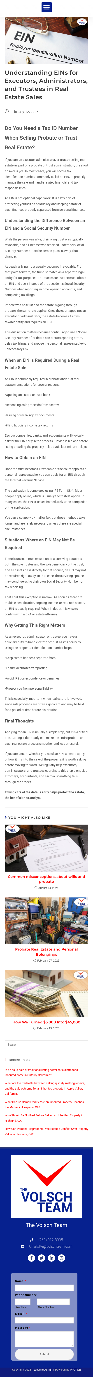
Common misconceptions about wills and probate (46, 879)
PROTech (75, 1369)
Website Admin (43, 1369)
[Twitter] (41, 1258)
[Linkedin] (51, 1258)
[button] (47, 7)
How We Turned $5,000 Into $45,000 (46, 1022)
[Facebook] (31, 1258)
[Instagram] (61, 1258)
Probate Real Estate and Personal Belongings (46, 951)
